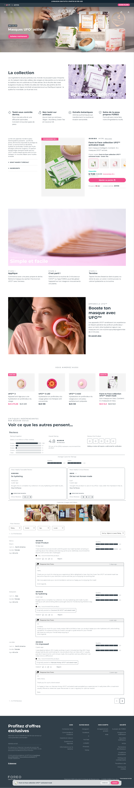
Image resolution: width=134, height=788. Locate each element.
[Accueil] (67, 13)
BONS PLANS (124, 5)
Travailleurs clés (120, 763)
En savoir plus (95, 336)
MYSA (124, 743)
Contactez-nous (67, 729)
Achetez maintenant (18, 36)
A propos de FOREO (119, 729)
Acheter (114, 782)
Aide (106, 734)
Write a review (108, 138)
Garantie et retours (66, 738)
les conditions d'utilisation (27, 757)
